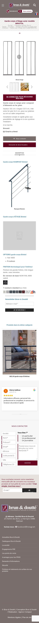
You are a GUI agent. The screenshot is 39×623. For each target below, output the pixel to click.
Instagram (31, 527)
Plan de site (26, 617)
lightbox (21, 33)
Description (19, 153)
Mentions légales (14, 617)
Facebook (21, 527)
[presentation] (7, 86)
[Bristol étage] (14, 86)
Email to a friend (11, 131)
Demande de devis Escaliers (18, 145)
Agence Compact (25, 612)
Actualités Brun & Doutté (11, 537)
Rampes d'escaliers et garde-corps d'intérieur (19, 27)
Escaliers (11, 26)
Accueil (10, 25)
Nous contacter (21, 138)
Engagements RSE (8, 549)
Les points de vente (9, 553)
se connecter (12, 97)
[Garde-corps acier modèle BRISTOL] (24, 86)
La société (5, 545)
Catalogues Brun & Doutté (11, 541)
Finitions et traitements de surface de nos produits (17, 570)
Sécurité (5, 565)
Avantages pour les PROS (11, 557)
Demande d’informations (11, 561)
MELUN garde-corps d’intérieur (19, 376)
